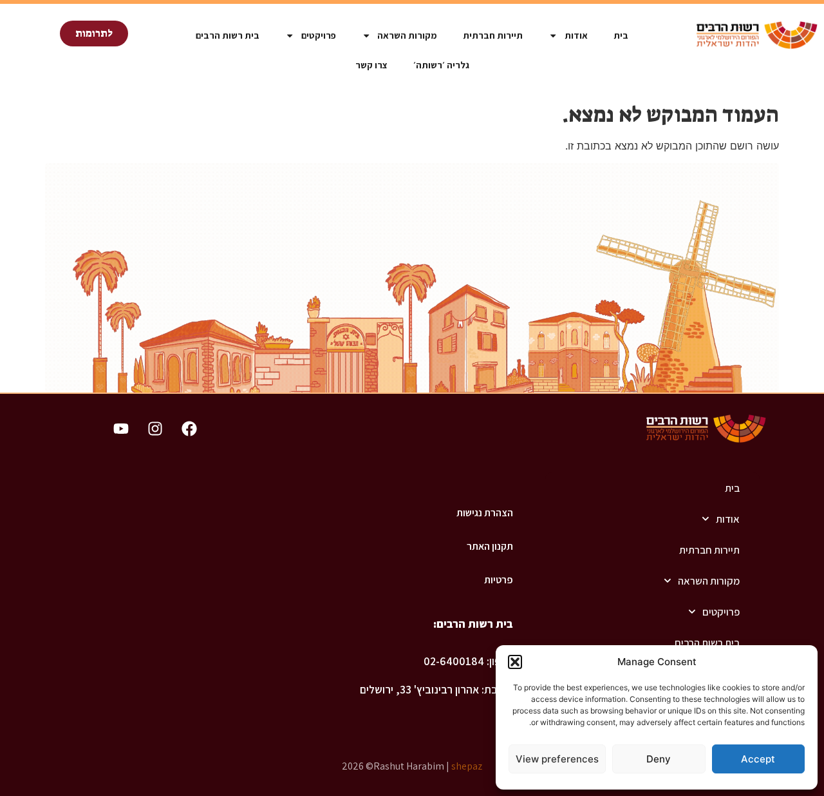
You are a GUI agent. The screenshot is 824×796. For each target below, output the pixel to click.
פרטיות (498, 580)
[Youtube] (121, 428)
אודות (576, 35)
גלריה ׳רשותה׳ (441, 65)
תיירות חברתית (493, 35)
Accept (758, 759)
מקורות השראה (407, 35)
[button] (515, 661)
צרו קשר (371, 65)
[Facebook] (189, 428)
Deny (658, 759)
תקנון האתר (489, 546)
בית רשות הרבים (227, 35)
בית (620, 35)
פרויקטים (318, 35)
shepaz (466, 766)
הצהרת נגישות (484, 512)
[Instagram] (155, 428)
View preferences (557, 759)
